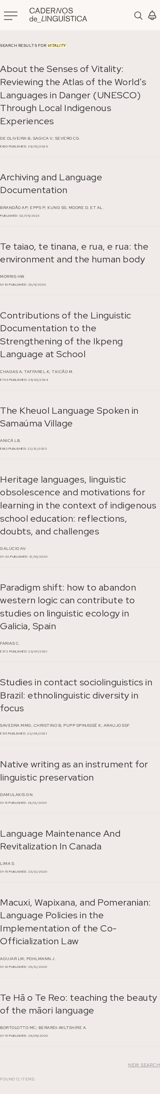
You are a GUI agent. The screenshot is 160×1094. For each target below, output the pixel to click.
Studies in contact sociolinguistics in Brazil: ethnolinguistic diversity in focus (76, 695)
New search (144, 1065)
